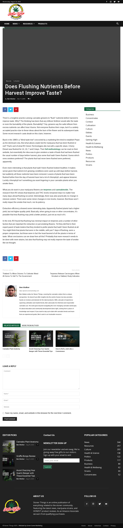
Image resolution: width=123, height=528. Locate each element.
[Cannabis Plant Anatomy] (15, 338)
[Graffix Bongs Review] (9, 461)
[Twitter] (114, 1)
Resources (28, 24)
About (90, 526)
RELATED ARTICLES (11, 325)
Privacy (113, 526)
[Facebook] (106, 1)
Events (89, 136)
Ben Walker (11, 99)
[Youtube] (118, 1)
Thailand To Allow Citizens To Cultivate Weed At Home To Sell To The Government (20, 275)
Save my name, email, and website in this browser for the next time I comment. (38, 413)
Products (42, 24)
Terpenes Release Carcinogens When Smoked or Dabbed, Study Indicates (65, 275)
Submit (47, 467)
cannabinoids (62, 190)
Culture (89, 129)
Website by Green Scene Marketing (30, 526)
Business (90, 114)
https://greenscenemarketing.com (29, 290)
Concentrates (92, 118)
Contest (89, 121)
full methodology (52, 149)
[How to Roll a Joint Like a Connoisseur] (68, 338)
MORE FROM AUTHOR (30, 325)
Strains (89, 165)
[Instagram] (110, 1)
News (15, 24)
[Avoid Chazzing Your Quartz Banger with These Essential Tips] (41, 338)
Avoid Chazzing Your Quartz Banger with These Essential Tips (25, 473)
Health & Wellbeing (94, 147)
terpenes (47, 190)
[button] (117, 24)
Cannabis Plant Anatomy (11, 349)
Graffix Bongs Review (25, 456)
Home (6, 24)
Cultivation (16, 81)
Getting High (91, 139)
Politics (89, 154)
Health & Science (93, 143)
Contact (105, 526)
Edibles (89, 132)
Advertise (97, 526)
